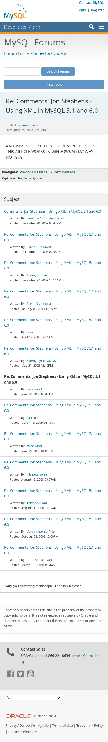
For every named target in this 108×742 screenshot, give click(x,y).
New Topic (54, 84)
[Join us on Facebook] (10, 676)
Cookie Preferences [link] (23, 732)
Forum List (14, 53)
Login (82, 10)
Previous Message (34, 172)
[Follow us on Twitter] (20, 676)
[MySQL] (15, 11)
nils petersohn (36, 474)
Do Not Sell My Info (34, 725)
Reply (22, 178)
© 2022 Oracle (44, 716)
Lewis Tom (33, 332)
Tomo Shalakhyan (39, 560)
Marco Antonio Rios (40, 531)
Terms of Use (62, 725)
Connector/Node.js (49, 53)
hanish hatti (34, 417)
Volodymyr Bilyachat (41, 360)
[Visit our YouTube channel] (30, 676)
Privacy (11, 725)
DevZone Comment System (45, 218)
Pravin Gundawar (38, 247)
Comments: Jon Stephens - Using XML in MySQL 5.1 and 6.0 (52, 211)
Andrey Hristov (37, 275)
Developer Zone (22, 27)
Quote (37, 178)
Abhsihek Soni (36, 503)
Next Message (64, 172)
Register (97, 10)
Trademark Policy (89, 725)
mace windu (35, 389)
